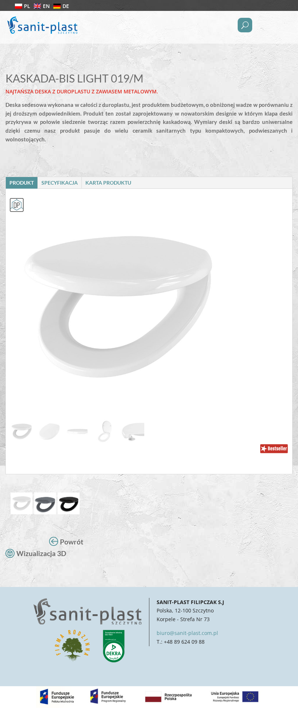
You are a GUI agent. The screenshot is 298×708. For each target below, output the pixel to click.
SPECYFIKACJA (59, 183)
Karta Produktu (108, 183)
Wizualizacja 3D (41, 553)
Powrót (71, 542)
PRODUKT (21, 183)
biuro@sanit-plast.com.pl (187, 632)
